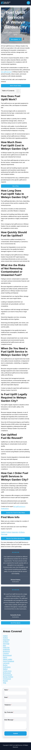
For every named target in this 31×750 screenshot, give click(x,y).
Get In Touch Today (15, 85)
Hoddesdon (6, 649)
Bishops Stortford (8, 677)
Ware (4, 645)
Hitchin (5, 657)
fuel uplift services (6, 72)
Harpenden (15, 532)
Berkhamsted (7, 673)
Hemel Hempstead (8, 661)
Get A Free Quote (15, 623)
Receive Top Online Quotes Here (15, 538)
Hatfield (3, 532)
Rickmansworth (7, 675)
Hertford (8, 532)
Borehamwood (7, 655)
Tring (4, 682)
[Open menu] (28, 2)
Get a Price (15, 186)
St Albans (21, 532)
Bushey (5, 665)
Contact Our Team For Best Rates (15, 512)
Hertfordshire (7, 667)
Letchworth (6, 663)
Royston (5, 680)
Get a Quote (14, 39)
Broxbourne (6, 651)
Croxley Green (7, 671)
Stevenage (4, 534)
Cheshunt (6, 653)
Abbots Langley (7, 659)
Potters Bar (6, 647)
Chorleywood (7, 679)
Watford (5, 669)
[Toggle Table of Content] (17, 91)
